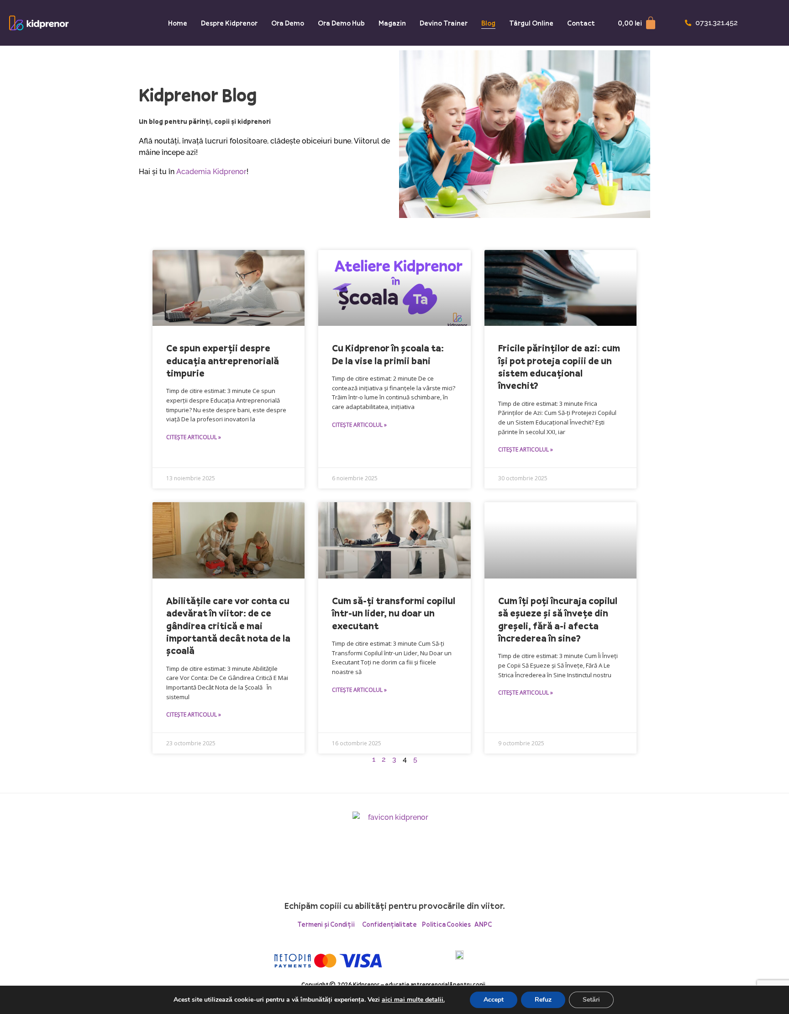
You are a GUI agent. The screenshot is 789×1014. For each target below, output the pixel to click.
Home (177, 22)
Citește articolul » (193, 437)
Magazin (392, 22)
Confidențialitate (389, 924)
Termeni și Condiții (329, 924)
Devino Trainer (444, 22)
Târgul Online (531, 22)
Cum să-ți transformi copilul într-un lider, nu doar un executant (393, 613)
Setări (591, 999)
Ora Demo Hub (341, 22)
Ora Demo (287, 22)
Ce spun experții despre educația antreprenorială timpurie (222, 360)
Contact (581, 22)
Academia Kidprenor (211, 171)
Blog (488, 22)
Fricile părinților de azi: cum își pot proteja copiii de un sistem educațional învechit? (559, 367)
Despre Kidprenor (229, 22)
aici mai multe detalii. (413, 999)
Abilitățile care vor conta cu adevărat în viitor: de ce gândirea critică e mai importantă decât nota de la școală (228, 626)
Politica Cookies (447, 924)
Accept (494, 999)
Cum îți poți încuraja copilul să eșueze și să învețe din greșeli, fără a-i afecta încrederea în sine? (557, 619)
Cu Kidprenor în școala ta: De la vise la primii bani (388, 354)
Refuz (543, 999)
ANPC (482, 924)
